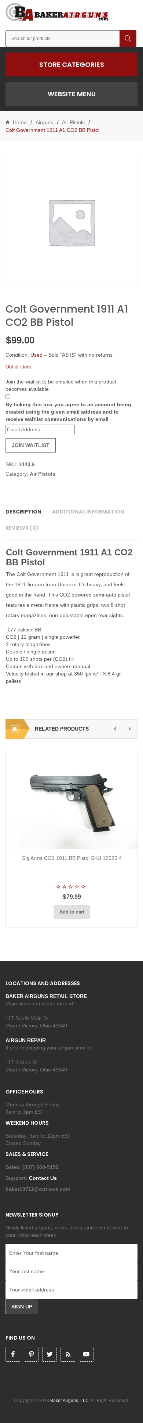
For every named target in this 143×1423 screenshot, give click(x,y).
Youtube (86, 1354)
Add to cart (71, 912)
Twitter (49, 1354)
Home (20, 122)
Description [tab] (23, 511)
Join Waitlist (31, 445)
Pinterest (31, 1354)
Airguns (44, 122)
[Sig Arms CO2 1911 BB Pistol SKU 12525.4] (72, 799)
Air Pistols (73, 122)
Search (128, 38)
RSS (67, 1354)
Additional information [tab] (88, 511)
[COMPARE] (74, 840)
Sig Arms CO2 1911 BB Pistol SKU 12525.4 (72, 858)
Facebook (13, 1354)
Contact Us (43, 1178)
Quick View (91, 840)
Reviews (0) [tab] (22, 528)
